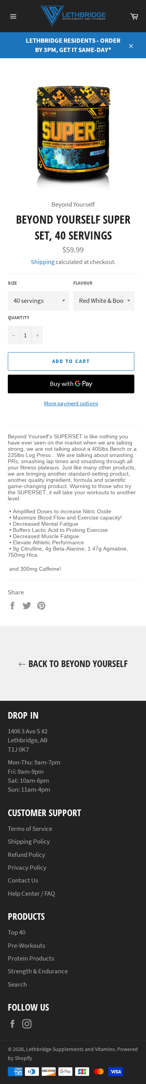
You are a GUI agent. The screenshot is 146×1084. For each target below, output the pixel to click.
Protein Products (31, 958)
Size (12, 283)
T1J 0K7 (18, 749)
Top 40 (16, 932)
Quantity (18, 317)
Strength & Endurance (38, 971)
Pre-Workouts (26, 945)
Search (17, 984)
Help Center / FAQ (31, 893)
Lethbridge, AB (27, 740)
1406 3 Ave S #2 (27, 731)
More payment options (71, 403)
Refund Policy (26, 854)
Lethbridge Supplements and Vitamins (70, 1049)
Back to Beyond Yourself (77, 663)
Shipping (43, 262)
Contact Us (23, 880)
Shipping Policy (29, 841)
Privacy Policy (27, 867)
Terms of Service (30, 828)
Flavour (82, 283)
